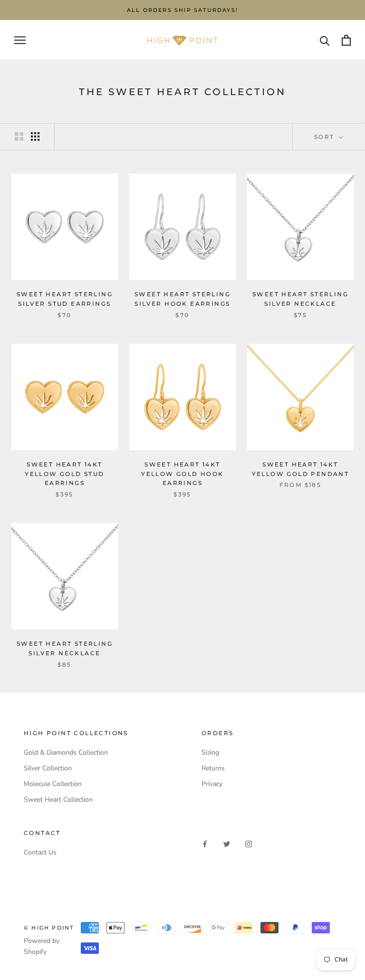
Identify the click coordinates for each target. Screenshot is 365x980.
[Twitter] (226, 843)
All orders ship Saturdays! (182, 10)
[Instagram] (248, 843)
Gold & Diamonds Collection (66, 752)
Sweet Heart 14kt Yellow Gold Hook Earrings (182, 474)
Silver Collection (48, 768)
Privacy (212, 783)
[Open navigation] (20, 40)
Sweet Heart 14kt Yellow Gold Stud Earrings (64, 474)
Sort (325, 136)
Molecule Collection (53, 783)
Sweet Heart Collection (58, 799)
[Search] (325, 40)
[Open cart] (346, 40)
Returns (213, 768)
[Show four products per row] (35, 136)
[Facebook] (205, 843)
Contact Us (40, 852)
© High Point (49, 927)
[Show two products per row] (19, 136)
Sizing (210, 752)
